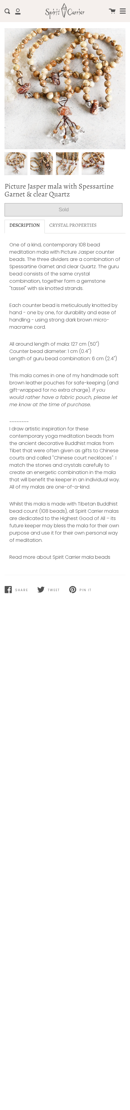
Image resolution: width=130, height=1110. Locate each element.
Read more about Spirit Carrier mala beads (59, 557)
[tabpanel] (65, 88)
